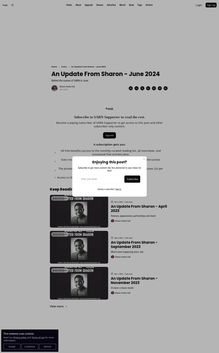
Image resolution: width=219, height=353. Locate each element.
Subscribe (132, 179)
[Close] (144, 159)
